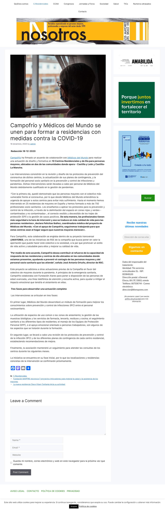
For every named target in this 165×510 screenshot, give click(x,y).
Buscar (147, 198)
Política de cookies (88, 506)
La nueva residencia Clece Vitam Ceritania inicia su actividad (39, 384)
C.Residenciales (40, 4)
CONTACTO (33, 491)
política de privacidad (133, 299)
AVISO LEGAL (17, 491)
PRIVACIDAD (73, 491)
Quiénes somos (21, 4)
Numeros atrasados (142, 4)
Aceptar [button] (74, 506)
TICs (126, 4)
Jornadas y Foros (87, 4)
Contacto (82, 11)
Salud (116, 4)
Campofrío (15, 157)
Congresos (69, 4)
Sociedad (104, 4)
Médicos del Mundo (77, 157)
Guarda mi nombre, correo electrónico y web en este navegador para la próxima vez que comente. (59, 463)
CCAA (56, 4)
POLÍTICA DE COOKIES (53, 491)
